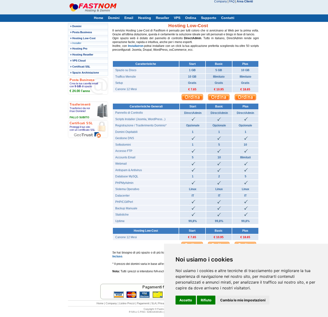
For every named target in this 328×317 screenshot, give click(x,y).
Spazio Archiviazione (85, 72)
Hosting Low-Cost (84, 38)
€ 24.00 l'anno (80, 91)
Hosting (144, 18)
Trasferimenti (80, 104)
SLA (153, 303)
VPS (177, 18)
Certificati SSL (81, 66)
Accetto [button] (185, 300)
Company (220, 1)
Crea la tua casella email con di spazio (84, 85)
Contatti (227, 18)
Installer (76, 43)
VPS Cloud (79, 60)
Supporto (208, 18)
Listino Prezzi (127, 303)
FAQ (232, 1)
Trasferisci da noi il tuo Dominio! (80, 109)
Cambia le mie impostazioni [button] (243, 300)
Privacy (162, 303)
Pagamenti (143, 303)
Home (98, 18)
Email (128, 18)
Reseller (162, 18)
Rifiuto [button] (206, 300)
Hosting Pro (79, 48)
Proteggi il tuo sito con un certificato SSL (82, 128)
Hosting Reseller (82, 54)
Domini (114, 18)
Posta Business (82, 32)
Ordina (190, 18)
